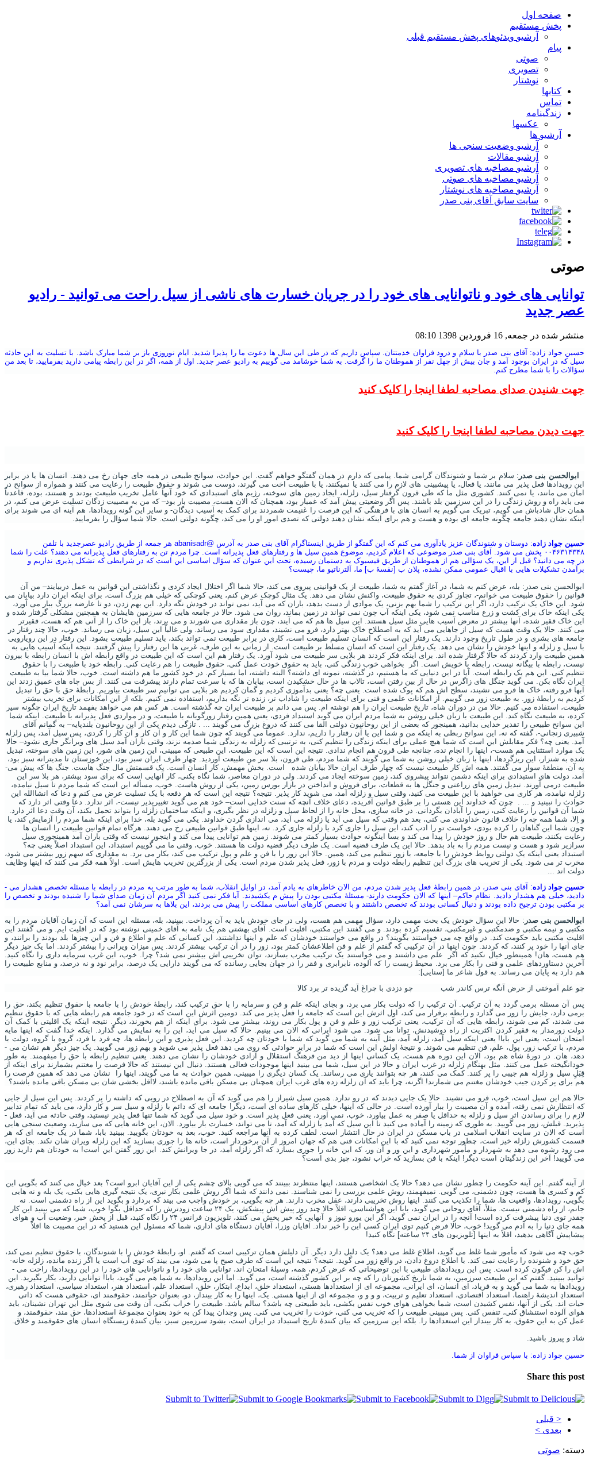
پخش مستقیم (535, 25)
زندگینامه (543, 113)
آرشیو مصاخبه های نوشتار (489, 189)
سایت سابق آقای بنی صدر (489, 200)
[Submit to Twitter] (202, 1399)
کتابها (551, 91)
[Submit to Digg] (470, 1399)
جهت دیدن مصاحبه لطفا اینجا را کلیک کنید (490, 431)
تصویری (523, 69)
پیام (554, 47)
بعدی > (548, 1430)
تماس (550, 102)
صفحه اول (541, 15)
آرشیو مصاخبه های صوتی (490, 178)
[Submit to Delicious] (543, 1399)
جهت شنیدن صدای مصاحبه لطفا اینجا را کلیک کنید (471, 389)
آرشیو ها (545, 135)
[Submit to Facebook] (397, 1399)
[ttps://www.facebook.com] (540, 221)
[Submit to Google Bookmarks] (297, 1399)
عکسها (525, 124)
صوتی (527, 58)
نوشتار (526, 80)
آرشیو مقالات (513, 156)
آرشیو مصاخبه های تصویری (486, 167)
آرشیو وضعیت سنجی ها (493, 146)
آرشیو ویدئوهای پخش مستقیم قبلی (472, 36)
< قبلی (548, 1419)
